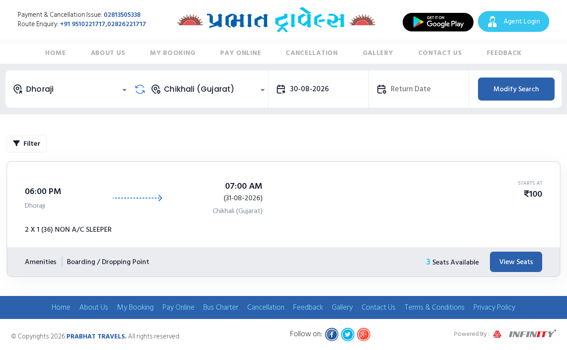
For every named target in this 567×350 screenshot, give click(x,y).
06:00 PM (43, 191)
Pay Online (240, 53)
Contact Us (440, 53)
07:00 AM (244, 186)
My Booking (172, 53)
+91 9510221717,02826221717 (103, 24)
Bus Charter (220, 307)
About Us (108, 53)
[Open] (124, 90)
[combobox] (71, 89)
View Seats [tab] (516, 262)
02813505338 (122, 14)
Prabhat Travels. (96, 336)
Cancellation (312, 53)
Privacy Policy (494, 307)
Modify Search (516, 89)
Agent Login (522, 21)
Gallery (378, 53)
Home (55, 53)
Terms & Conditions (434, 307)
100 (535, 194)
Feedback (504, 53)
